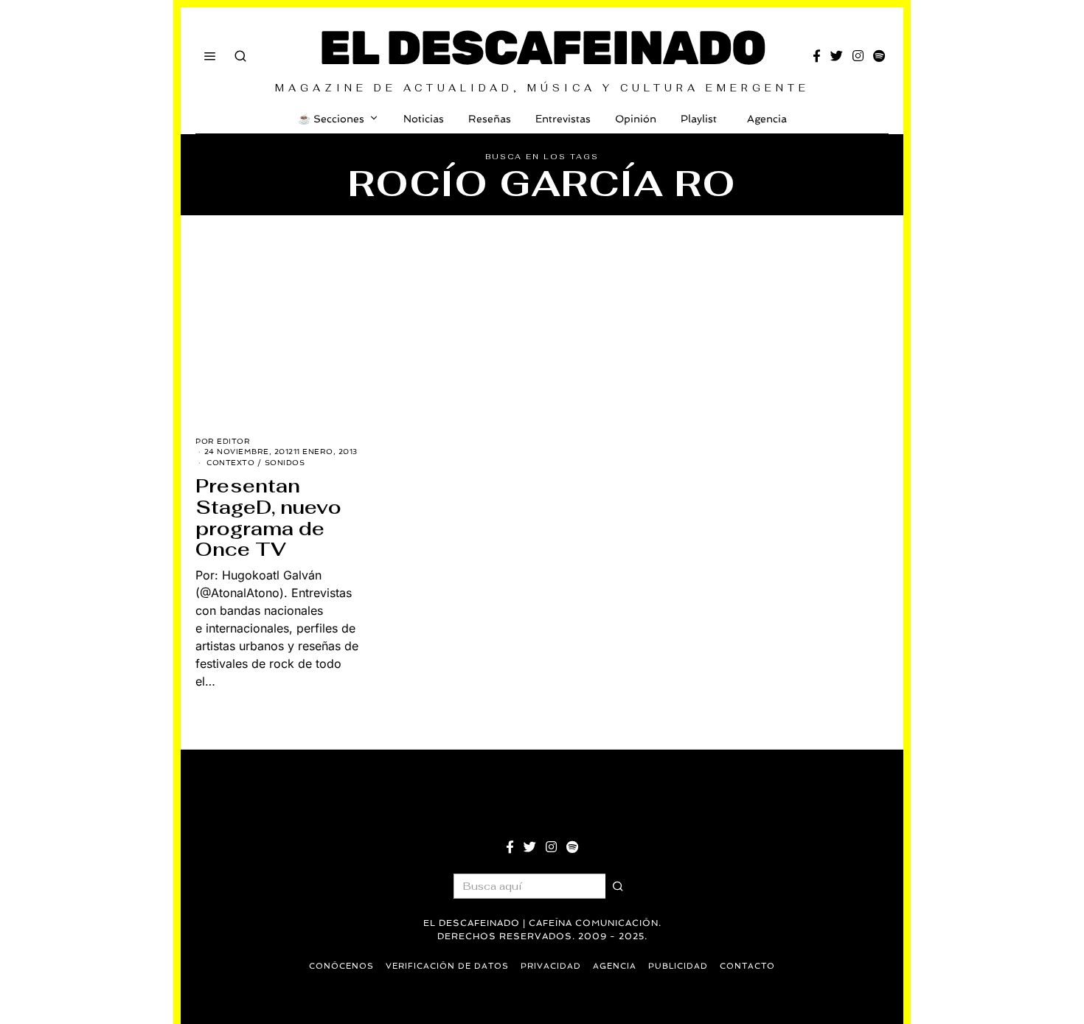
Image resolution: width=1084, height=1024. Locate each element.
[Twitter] (837, 56)
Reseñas (489, 119)
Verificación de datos (447, 966)
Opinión (635, 119)
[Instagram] (858, 56)
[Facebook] (816, 56)
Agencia (767, 119)
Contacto (747, 966)
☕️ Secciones (331, 119)
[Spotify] (879, 56)
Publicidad (678, 966)
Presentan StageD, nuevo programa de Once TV (268, 517)
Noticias (423, 119)
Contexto (230, 463)
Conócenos (341, 966)
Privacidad (551, 966)
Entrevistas (563, 119)
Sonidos (285, 463)
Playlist (699, 119)
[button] (617, 886)
